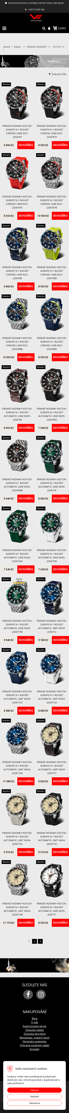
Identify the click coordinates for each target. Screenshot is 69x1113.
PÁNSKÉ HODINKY (37, 46)
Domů (6, 46)
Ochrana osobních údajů (34, 1045)
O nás (34, 1022)
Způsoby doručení (35, 1034)
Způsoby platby (34, 1030)
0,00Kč (62, 28)
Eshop (17, 46)
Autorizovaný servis (34, 1026)
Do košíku (26, 145)
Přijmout (34, 1090)
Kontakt (34, 1049)
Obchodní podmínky (34, 1041)
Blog (34, 1018)
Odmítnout (34, 1103)
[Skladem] (17, 120)
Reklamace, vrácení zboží (34, 1037)
